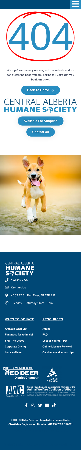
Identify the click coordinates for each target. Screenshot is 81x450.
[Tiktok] (54, 405)
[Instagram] (33, 405)
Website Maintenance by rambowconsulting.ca (40, 444)
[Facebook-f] (26, 405)
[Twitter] (40, 405)
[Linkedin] (47, 405)
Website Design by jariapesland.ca (40, 430)
